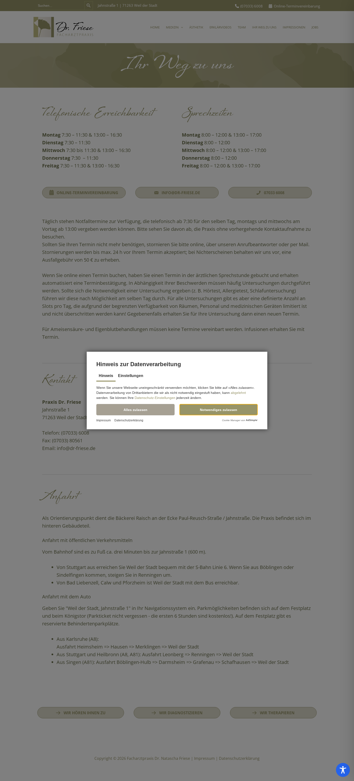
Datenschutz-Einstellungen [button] (155, 398)
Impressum (103, 420)
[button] (135, 409)
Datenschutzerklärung (128, 420)
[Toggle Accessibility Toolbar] (342, 769)
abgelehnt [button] (238, 393)
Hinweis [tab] (106, 376)
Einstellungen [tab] (130, 376)
